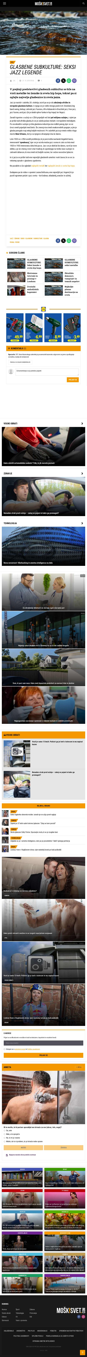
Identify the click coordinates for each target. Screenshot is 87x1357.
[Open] (11, 3)
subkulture (37, 238)
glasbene (29, 238)
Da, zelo (9, 1130)
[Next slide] (78, 325)
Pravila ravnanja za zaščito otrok (60, 1336)
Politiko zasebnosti (33, 1049)
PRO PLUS (31, 1331)
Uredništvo (20, 1331)
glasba (46, 238)
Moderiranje (42, 1331)
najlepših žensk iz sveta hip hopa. (61, 166)
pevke (17, 242)
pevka (12, 242)
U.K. (14, 81)
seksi (22, 238)
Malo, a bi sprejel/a (13, 1134)
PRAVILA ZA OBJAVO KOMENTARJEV (20, 362)
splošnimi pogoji (20, 1049)
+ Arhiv (78, 1067)
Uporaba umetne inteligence (44, 1341)
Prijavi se (73, 380)
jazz (11, 238)
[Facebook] (58, 80)
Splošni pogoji (37, 1336)
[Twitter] (63, 80)
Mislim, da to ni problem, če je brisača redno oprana (24, 1141)
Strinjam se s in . (23, 1049)
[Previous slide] (8, 325)
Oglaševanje (9, 1331)
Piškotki (53, 1331)
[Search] (83, 3)
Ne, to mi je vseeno (13, 1138)
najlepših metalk (38, 166)
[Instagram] (83, 1317)
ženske (17, 238)
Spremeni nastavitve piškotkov (71, 1331)
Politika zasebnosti (21, 1336)
